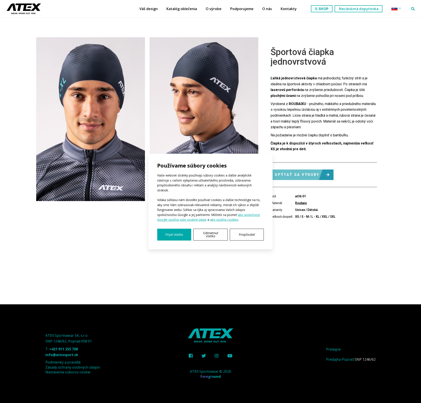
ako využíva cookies (224, 220)
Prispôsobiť (247, 234)
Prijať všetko (174, 234)
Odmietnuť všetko (210, 234)
